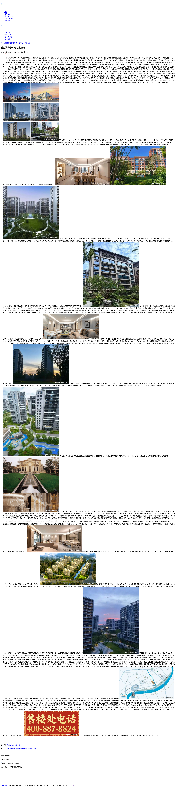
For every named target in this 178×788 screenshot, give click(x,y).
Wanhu (72, 785)
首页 (5, 12)
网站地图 (4, 785)
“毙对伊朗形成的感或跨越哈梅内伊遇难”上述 (21, 748)
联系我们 (7, 20)
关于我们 (7, 14)
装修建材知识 (8, 16)
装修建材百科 (8, 18)
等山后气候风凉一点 (13, 745)
